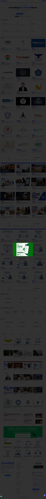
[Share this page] (1, 494)
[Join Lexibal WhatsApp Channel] (1, 496)
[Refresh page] (44, 495)
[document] (23, 249)
